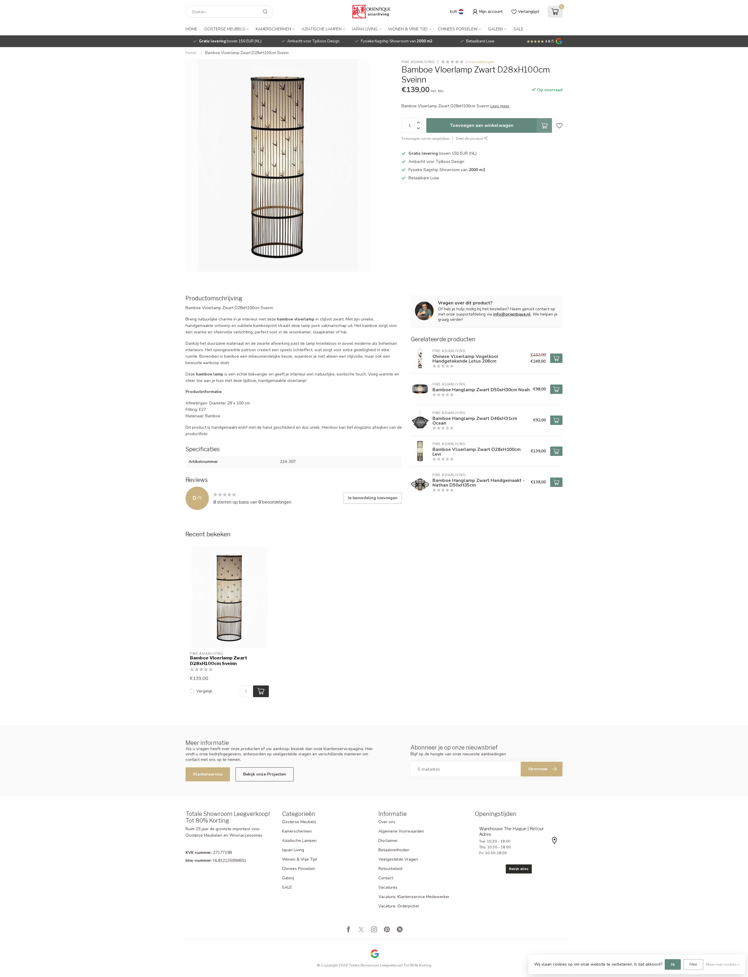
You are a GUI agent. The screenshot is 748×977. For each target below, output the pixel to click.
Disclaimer (388, 840)
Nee (693, 964)
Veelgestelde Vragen (398, 859)
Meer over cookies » (722, 964)
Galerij (495, 29)
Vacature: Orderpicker (398, 906)
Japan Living (365, 29)
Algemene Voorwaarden (401, 831)
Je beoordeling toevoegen (372, 498)
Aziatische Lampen (322, 29)
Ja (673, 964)
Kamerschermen (273, 29)
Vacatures (387, 887)
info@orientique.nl (512, 314)
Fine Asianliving (418, 61)
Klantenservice (207, 774)
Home (191, 29)
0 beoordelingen (480, 61)
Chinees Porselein (457, 29)
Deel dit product (470, 138)
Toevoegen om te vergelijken (425, 138)
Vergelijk (204, 691)
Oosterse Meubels (224, 29)
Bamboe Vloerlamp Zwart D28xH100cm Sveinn (247, 53)
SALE (518, 29)
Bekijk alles (519, 868)
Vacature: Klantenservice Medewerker (413, 897)
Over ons (386, 822)
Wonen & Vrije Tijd (407, 29)
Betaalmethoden (393, 850)
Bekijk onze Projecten (264, 774)
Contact (385, 878)
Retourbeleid (390, 868)
